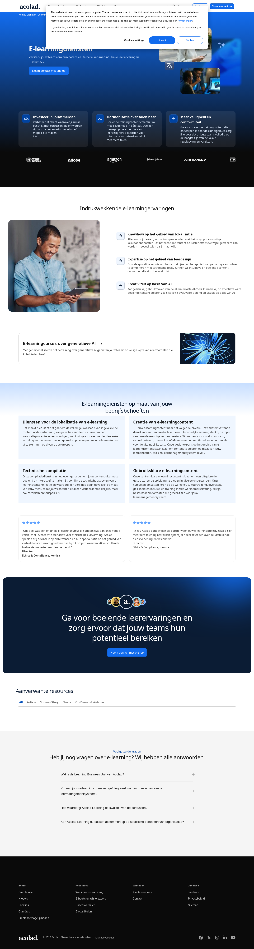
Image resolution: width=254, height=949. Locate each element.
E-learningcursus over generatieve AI (59, 343)
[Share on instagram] (217, 937)
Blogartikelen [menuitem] (84, 911)
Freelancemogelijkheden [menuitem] (33, 918)
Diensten (31, 14)
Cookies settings (134, 40)
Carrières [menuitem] (24, 911)
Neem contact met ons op (48, 70)
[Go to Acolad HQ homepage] (30, 6)
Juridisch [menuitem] (193, 892)
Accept (162, 40)
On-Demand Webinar (89, 702)
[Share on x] (209, 937)
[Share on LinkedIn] (225, 937)
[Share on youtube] (233, 937)
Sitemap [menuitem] (193, 905)
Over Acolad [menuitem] (26, 892)
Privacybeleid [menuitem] (196, 898)
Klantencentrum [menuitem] (142, 892)
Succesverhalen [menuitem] (85, 905)
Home (21, 14)
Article (31, 702)
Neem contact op (222, 6)
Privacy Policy (184, 20)
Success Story (49, 702)
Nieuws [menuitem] (23, 898)
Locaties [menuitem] (23, 905)
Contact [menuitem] (137, 898)
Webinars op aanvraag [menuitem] (89, 892)
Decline (190, 40)
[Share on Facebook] (201, 937)
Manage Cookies (105, 937)
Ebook (67, 702)
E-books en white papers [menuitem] (91, 898)
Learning (43, 14)
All (21, 702)
